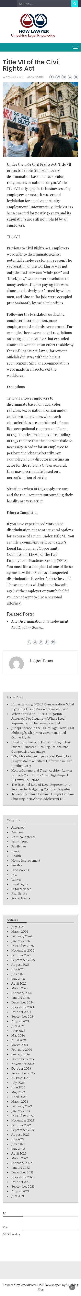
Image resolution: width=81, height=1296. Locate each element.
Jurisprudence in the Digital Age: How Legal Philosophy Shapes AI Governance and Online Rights (42, 732)
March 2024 (19, 1045)
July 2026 (18, 927)
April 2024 (18, 1040)
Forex (15, 851)
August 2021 (20, 1191)
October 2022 (21, 1125)
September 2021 (22, 1186)
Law (14, 875)
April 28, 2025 (14, 77)
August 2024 (20, 1021)
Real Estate (19, 893)
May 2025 (18, 979)
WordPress (28, 1285)
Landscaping (20, 870)
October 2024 (21, 1012)
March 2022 (19, 1158)
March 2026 (19, 931)
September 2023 (23, 1073)
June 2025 (18, 974)
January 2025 (20, 998)
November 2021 (22, 1177)
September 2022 (23, 1130)
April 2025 (19, 983)
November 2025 (22, 950)
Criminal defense (23, 837)
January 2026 (20, 941)
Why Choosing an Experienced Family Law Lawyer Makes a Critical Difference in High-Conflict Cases (42, 761)
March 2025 (19, 988)
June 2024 (18, 1031)
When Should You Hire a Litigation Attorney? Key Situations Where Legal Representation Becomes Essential (38, 718)
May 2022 (18, 1149)
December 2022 (22, 1116)
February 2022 (21, 1163)
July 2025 (18, 969)
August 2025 (20, 964)
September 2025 (23, 960)
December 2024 (22, 1002)
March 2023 (19, 1101)
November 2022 (22, 1120)
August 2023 (20, 1078)
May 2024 (18, 1035)
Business (17, 832)
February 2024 (21, 1049)
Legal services (21, 889)
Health (16, 856)
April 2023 (19, 1097)
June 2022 (18, 1144)
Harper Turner (41, 660)
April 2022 (18, 1153)
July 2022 (17, 1139)
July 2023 (18, 1083)
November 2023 (22, 1064)
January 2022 (20, 1168)
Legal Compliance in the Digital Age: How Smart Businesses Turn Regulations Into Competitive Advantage (41, 746)
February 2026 (21, 936)
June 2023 (18, 1087)
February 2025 (21, 993)
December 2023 (22, 1059)
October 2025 (21, 955)
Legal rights (35, 77)
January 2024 (20, 1054)
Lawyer (16, 879)
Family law (19, 846)
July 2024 (17, 1026)
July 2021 (17, 1196)
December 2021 (22, 1172)
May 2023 (18, 1092)
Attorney (17, 827)
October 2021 (20, 1182)
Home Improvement (25, 860)
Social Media (20, 898)
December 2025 (22, 946)
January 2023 (20, 1111)
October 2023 (21, 1068)
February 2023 (21, 1106)
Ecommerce (19, 842)
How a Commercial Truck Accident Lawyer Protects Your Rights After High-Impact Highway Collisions (42, 775)
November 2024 (22, 1007)
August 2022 (20, 1134)
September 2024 (23, 1016)
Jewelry (16, 865)
